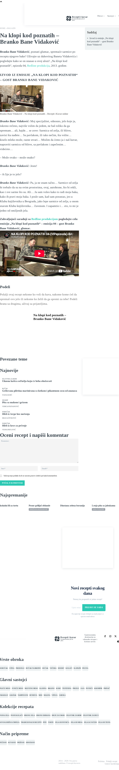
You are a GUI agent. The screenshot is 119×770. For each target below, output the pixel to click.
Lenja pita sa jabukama (103, 505)
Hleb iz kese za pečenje (14, 425)
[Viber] (63, 326)
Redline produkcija (38, 65)
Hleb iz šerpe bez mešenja (16, 414)
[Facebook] (36, 326)
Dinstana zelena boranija (72, 505)
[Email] (70, 326)
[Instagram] (110, 636)
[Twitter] (43, 326)
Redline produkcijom (44, 219)
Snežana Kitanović (39, 509)
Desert (5, 400)
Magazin (11, 28)
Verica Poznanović (10, 406)
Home (2, 28)
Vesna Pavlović (9, 429)
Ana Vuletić (98, 509)
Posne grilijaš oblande (39, 505)
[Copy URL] (36, 333)
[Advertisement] (101, 376)
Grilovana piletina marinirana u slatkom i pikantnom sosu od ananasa (39, 390)
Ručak (5, 388)
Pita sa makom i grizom (15, 402)
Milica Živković (9, 418)
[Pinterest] (50, 326)
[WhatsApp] (56, 326)
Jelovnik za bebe (9, 379)
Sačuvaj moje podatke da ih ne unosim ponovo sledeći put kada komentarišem (30, 476)
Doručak (6, 412)
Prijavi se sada (94, 607)
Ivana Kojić (7, 395)
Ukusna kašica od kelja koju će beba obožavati (27, 381)
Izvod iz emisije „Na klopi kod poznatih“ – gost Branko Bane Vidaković (100, 41)
